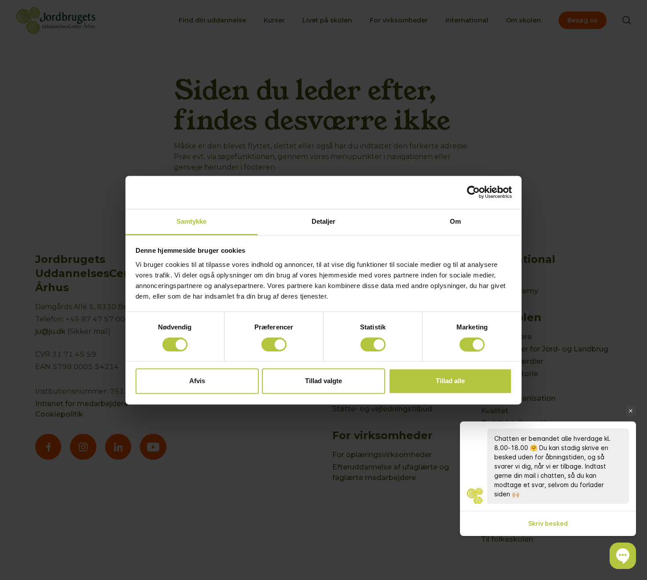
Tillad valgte (323, 381)
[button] (623, 556)
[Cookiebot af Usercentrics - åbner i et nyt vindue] (473, 192)
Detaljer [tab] (324, 221)
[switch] (274, 344)
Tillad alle (450, 381)
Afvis (197, 381)
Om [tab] (455, 221)
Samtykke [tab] (191, 221)
